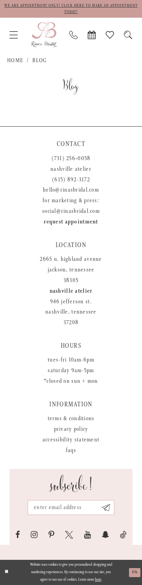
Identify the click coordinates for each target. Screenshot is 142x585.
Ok (135, 572)
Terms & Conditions (71, 418)
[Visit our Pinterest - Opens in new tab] (51, 534)
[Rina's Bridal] (44, 34)
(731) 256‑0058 (71, 158)
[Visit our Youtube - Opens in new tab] (87, 534)
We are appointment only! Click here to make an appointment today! (71, 9)
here (98, 579)
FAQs (71, 450)
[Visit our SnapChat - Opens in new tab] (105, 534)
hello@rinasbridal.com (71, 190)
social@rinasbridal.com (71, 211)
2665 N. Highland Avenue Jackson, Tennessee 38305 (71, 270)
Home (15, 60)
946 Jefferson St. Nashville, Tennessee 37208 (71, 312)
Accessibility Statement (71, 439)
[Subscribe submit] (105, 507)
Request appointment (71, 221)
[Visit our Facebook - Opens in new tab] (17, 534)
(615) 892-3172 (71, 179)
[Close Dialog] (7, 572)
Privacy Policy (71, 429)
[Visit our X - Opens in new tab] (69, 534)
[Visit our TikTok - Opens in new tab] (123, 534)
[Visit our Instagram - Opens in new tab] (34, 534)
